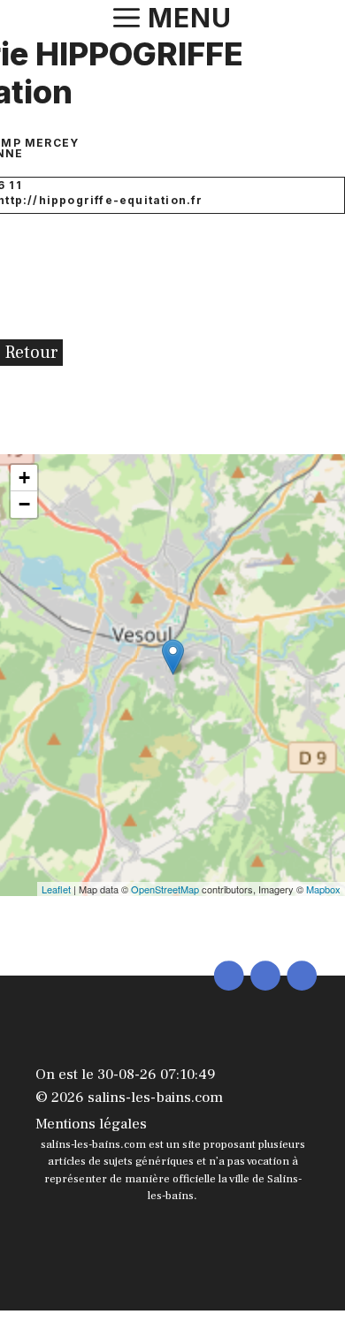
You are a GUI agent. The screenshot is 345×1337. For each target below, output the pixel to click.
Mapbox (323, 889)
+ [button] (24, 478)
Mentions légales (91, 1124)
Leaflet (56, 889)
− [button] (24, 504)
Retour (31, 352)
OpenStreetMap (165, 889)
